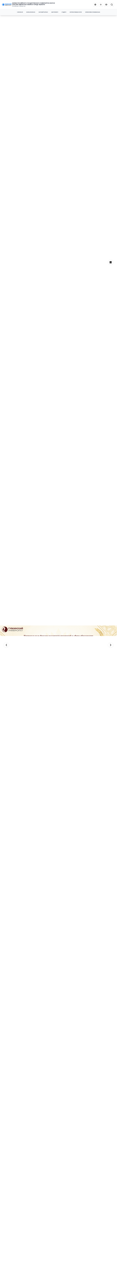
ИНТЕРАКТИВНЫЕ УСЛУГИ (76, 12)
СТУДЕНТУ (64, 12)
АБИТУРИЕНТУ (54, 12)
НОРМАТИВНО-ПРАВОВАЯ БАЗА (92, 12)
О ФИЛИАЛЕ (20, 12)
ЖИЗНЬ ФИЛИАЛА (30, 12)
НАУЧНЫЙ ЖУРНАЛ (43, 12)
